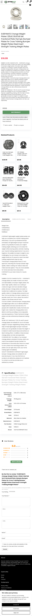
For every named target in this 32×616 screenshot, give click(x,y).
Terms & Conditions (6, 588)
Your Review (5, 496)
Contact (3, 579)
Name (4, 532)
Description (6, 219)
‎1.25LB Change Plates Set (20, 424)
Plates (2, 53)
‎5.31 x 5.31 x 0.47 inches (20, 403)
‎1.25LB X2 (16, 427)
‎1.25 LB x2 (16, 415)
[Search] (23, 2)
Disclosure (3, 590)
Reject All (16, 613)
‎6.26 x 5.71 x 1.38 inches (20, 393)
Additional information (18, 219)
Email (3, 538)
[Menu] (2, 2)
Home (2, 575)
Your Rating (5, 492)
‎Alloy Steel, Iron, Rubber (20, 418)
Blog (2, 577)
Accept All (16, 604)
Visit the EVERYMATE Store (20, 430)
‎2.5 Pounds (17, 409)
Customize (16, 608)
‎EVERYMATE (17, 412)
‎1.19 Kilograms (17, 399)
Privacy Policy (4, 585)
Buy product (16, 112)
